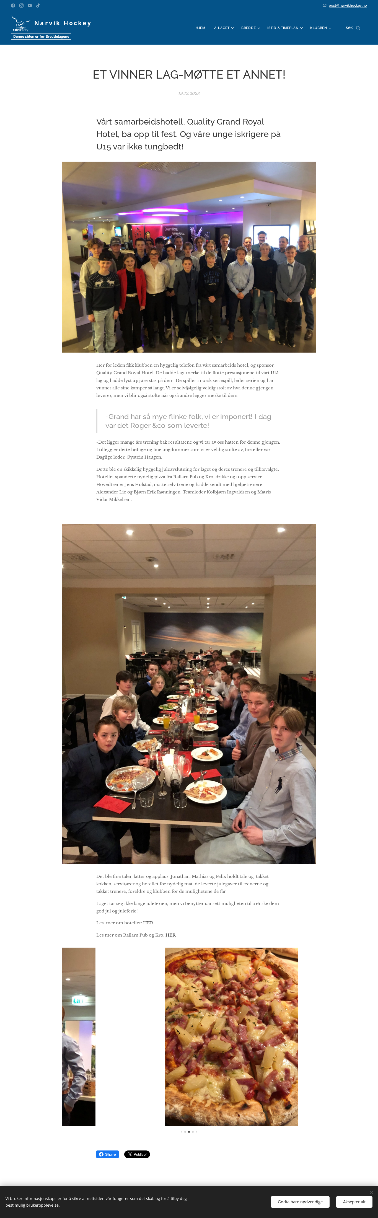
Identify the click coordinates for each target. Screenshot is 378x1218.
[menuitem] (202, 28)
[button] (353, 28)
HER (148, 922)
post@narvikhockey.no (348, 5)
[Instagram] (21, 5)
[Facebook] (13, 5)
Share (110, 1154)
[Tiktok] (38, 5)
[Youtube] (29, 5)
